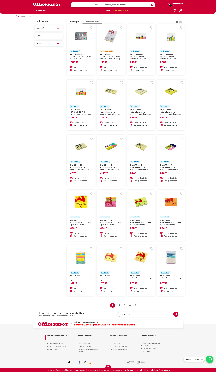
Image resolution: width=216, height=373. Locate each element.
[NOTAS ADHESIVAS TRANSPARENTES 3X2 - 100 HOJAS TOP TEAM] (141, 33)
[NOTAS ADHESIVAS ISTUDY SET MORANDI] (81, 33)
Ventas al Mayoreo (121, 10)
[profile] (180, 10)
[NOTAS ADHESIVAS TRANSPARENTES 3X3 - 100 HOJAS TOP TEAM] (171, 33)
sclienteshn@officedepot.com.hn (87, 322)
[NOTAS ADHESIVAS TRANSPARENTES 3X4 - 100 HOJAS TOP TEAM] (81, 88)
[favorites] (174, 10)
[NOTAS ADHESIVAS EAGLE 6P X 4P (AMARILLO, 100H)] (111, 33)
